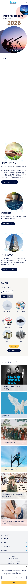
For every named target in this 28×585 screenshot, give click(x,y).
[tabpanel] (14, 325)
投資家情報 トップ (8, 224)
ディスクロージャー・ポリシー (14, 563)
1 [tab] (12, 50)
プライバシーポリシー (14, 558)
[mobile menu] (2, 2)
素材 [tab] (4, 296)
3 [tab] (15, 50)
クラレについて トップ (9, 269)
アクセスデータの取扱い (14, 561)
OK (14, 582)
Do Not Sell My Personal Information (14, 578)
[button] (14, 535)
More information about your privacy (15, 575)
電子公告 (14, 556)
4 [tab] (17, 50)
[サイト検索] (26, 2)
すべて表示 (14, 346)
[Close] (26, 566)
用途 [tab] (10, 296)
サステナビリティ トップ (10, 182)
